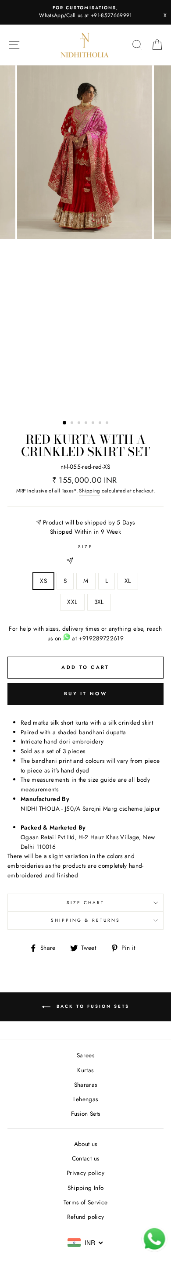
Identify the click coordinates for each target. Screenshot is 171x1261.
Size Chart (86, 902)
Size (85, 546)
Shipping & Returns (85, 920)
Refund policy (85, 1216)
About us (85, 1143)
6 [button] (101, 423)
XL (128, 580)
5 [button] (94, 423)
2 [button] (73, 423)
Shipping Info (85, 1187)
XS (43, 580)
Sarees (85, 1055)
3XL (99, 601)
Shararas (85, 1084)
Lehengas (85, 1099)
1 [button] (65, 423)
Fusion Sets (85, 1113)
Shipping (89, 490)
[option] (85, 12)
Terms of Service (85, 1202)
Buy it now (85, 693)
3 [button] (80, 423)
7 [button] (108, 423)
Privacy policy (85, 1172)
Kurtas (85, 1070)
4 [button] (87, 423)
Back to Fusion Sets (91, 1006)
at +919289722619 (97, 638)
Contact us (85, 1158)
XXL (72, 601)
